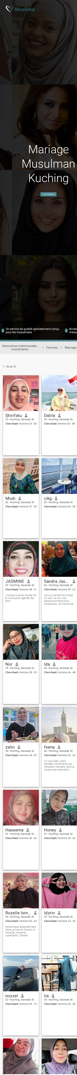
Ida (47, 664)
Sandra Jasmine (57, 581)
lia (46, 995)
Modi (10, 498)
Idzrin (49, 912)
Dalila (49, 415)
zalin (10, 747)
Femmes (52, 347)
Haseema (14, 830)
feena (49, 747)
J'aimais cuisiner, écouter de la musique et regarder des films (20, 598)
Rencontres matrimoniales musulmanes (19, 347)
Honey (50, 830)
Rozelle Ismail (18, 912)
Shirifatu (13, 415)
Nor (9, 664)
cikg (48, 498)
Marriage (71, 347)
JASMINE (14, 581)
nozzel (11, 995)
